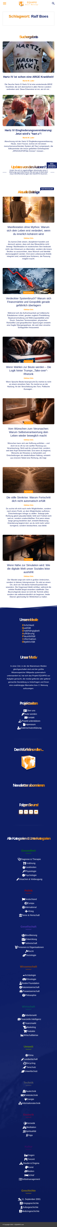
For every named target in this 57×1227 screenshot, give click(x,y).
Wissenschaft (28, 966)
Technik (28, 1082)
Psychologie (28, 423)
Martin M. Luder (28, 81)
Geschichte (28, 1190)
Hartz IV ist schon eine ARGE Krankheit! (28, 76)
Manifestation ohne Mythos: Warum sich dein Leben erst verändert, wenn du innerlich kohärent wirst (28, 230)
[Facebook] (21, 812)
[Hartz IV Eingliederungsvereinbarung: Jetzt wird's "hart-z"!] (28, 110)
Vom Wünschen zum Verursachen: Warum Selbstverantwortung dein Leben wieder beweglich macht (28, 432)
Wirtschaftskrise (28, 292)
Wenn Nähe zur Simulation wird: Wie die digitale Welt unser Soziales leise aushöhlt (28, 569)
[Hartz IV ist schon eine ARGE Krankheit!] (28, 57)
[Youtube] (36, 812)
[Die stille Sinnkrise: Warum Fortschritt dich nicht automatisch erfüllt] (28, 480)
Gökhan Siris (28, 238)
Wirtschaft (28, 1006)
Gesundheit (28, 850)
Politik (29, 890)
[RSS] (26, 812)
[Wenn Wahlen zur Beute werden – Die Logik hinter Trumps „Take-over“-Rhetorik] (28, 350)
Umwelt (28, 1046)
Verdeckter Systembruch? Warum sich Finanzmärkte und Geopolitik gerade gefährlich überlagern (28, 302)
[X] (31, 812)
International (28, 361)
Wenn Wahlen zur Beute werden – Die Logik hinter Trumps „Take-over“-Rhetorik (28, 370)
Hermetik (28, 221)
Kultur (28, 1146)
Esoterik (28, 1114)
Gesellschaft (28, 926)
